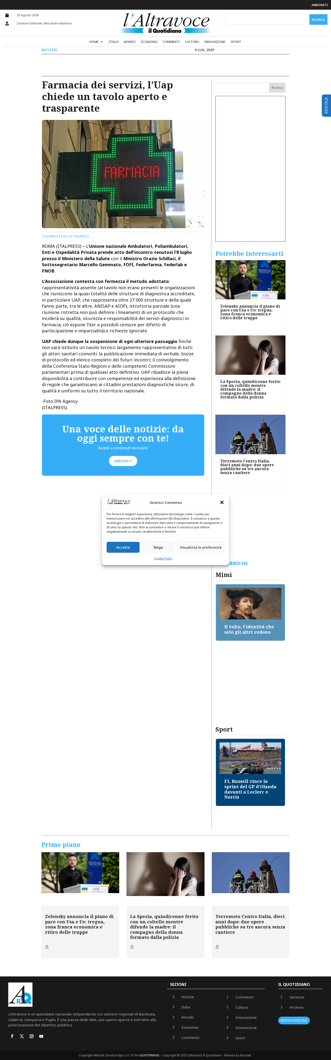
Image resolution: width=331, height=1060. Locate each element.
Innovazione (214, 42)
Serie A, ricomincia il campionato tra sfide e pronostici (250, 786)
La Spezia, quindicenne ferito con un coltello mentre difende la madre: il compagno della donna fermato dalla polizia (250, 389)
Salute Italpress (75, 236)
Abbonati (320, 5)
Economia (149, 42)
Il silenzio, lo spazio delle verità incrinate (249, 629)
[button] (222, 502)
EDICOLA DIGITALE (294, 1020)
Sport (236, 42)
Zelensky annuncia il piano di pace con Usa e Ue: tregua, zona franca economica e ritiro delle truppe (250, 312)
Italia (113, 42)
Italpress (50, 236)
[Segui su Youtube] (41, 1036)
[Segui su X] (22, 1036)
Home (94, 42)
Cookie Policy (163, 558)
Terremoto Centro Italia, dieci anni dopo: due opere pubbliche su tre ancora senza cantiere (247, 466)
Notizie (49, 49)
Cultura (192, 42)
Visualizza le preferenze (201, 547)
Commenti (171, 42)
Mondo (130, 42)
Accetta (123, 547)
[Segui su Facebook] (12, 1036)
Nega (158, 547)
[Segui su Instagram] (31, 1036)
